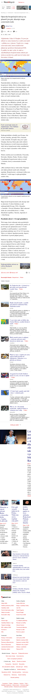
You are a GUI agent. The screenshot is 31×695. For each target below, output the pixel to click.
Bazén (13, 661)
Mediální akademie (6, 685)
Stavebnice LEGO (6, 672)
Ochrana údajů (24, 685)
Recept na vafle (20, 629)
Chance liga (4, 620)
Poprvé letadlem (5, 640)
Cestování (3, 268)
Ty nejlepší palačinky (21, 620)
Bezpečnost (15, 277)
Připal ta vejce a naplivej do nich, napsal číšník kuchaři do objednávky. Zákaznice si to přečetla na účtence (20, 357)
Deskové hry (7, 674)
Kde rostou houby (10, 656)
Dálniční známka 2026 (22, 640)
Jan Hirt (18, 607)
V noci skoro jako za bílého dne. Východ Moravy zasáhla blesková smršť (20, 322)
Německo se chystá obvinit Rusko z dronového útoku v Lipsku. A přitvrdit (4, 514)
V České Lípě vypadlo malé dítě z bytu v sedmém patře (19, 392)
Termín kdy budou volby (7, 610)
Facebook (5, 683)
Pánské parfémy (15, 677)
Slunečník (15, 664)
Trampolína (8, 664)
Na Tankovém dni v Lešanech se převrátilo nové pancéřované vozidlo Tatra (19, 287)
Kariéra (21, 683)
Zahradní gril (19, 666)
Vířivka (26, 666)
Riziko (21, 277)
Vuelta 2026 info (20, 603)
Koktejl (11, 362)
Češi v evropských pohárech (14, 658)
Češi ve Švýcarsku (6, 644)
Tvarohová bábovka (21, 627)
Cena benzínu (20, 656)
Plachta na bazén (21, 661)
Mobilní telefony (21, 669)
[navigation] (2, 2)
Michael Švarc (9, 26)
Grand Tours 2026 (21, 614)
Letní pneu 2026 (20, 637)
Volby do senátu (5, 612)
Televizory (14, 674)
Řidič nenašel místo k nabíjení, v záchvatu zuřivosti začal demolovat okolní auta (19, 339)
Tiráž (26, 683)
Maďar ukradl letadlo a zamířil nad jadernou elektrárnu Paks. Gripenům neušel (19, 304)
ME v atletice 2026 (6, 627)
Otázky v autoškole (21, 646)
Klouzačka (21, 664)
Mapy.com (14, 653)
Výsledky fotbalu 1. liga (7, 622)
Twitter (10, 683)
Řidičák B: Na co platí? (22, 644)
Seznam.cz (21, 2)
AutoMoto (12, 343)
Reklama (16, 683)
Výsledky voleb (5, 607)
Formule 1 (4, 629)
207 (16, 31)
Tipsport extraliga (5, 625)
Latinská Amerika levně (7, 646)
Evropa (11, 308)
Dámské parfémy (16, 672)
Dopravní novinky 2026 (22, 642)
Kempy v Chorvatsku (6, 637)
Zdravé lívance (20, 625)
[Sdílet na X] (29, 272)
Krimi (11, 291)
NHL (2, 632)
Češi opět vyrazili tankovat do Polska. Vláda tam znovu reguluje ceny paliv (15, 514)
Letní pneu (25, 672)
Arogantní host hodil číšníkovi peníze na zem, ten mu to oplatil (19, 374)
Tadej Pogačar (20, 610)
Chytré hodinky (22, 674)
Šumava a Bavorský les (7, 642)
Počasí (11, 325)
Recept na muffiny (21, 622)
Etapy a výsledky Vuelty (22, 605)
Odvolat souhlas (8, 686)
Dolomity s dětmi (5, 649)
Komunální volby (5, 614)
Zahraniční (12, 412)
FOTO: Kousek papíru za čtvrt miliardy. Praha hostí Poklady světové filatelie (27, 515)
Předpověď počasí (23, 653)
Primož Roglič (20, 612)
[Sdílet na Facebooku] (27, 272)
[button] (15, 68)
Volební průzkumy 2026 (7, 605)
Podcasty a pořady (5, 130)
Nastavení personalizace (20, 686)
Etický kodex (16, 685)
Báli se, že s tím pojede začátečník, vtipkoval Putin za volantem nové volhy (19, 408)
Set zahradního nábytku (8, 666)
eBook (4, 31)
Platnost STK (19, 649)
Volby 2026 (4, 603)
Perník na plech (20, 632)
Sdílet (10, 31)
